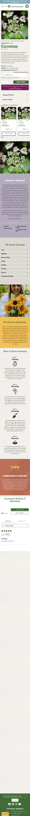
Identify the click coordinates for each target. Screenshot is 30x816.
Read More (12, 62)
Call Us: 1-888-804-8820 (15, 813)
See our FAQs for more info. (15, 88)
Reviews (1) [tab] (8, 521)
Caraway (8, 41)
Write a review (20, 509)
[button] (27, 6)
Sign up (15, 800)
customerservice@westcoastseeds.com (15, 811)
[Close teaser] (9, 811)
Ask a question (20, 513)
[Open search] (2, 525)
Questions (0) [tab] (22, 521)
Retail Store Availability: (6, 77)
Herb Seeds (3, 41)
